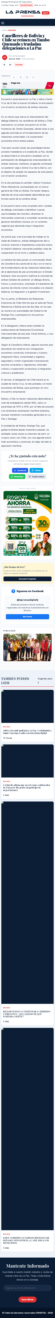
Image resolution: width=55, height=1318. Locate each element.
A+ (10, 65)
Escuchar (19, 65)
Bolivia (12, 30)
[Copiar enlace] (33, 77)
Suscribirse (27, 1299)
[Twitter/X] (20, 77)
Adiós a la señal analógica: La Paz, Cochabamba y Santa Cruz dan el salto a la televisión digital (27, 731)
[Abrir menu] (2, 23)
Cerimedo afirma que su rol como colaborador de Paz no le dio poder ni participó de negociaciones (26, 788)
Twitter (38, 470)
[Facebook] (14, 77)
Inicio (4, 30)
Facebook (21, 470)
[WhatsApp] (26, 77)
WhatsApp (18, 477)
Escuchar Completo (27, 579)
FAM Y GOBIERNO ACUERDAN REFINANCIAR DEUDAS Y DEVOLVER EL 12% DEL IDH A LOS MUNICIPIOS (26, 1240)
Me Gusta (27, 616)
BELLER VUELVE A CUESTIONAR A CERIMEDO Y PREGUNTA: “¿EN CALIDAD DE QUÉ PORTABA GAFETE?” (26, 1014)
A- (4, 65)
